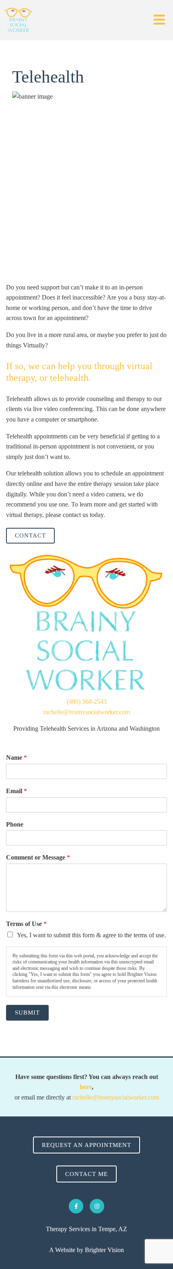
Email (16, 790)
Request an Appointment (86, 1145)
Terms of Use (26, 923)
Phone (14, 824)
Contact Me (86, 1174)
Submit (27, 1012)
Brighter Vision (104, 1249)
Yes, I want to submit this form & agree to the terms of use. (91, 935)
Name (16, 757)
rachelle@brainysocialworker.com (86, 712)
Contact (30, 535)
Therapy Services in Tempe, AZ (86, 1229)
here (86, 1086)
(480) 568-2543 (87, 701)
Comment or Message (38, 857)
